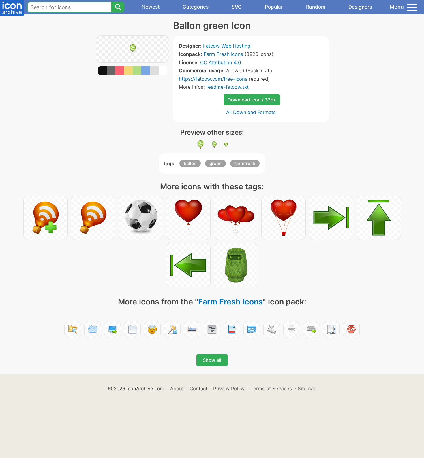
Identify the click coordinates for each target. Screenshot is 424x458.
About (177, 388)
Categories (196, 7)
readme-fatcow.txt (227, 87)
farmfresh (244, 163)
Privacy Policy (229, 388)
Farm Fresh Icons (223, 54)
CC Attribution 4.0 (220, 62)
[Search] (117, 7)
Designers (360, 7)
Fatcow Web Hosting (226, 46)
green (215, 163)
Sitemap (307, 388)
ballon (190, 163)
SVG (237, 7)
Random (315, 7)
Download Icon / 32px (252, 100)
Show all (212, 360)
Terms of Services (271, 388)
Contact (198, 388)
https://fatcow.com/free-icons (213, 79)
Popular (274, 7)
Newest (151, 7)
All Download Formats (251, 112)
